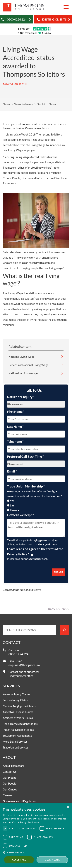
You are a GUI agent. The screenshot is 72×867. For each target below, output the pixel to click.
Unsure (14, 510)
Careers (8, 795)
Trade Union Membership (26, 486)
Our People (9, 783)
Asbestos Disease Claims (18, 712)
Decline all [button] (52, 859)
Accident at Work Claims (18, 717)
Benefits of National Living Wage (28, 365)
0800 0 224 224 (18, 654)
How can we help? (20, 515)
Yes (12, 500)
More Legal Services (15, 741)
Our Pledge (9, 777)
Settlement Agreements (17, 735)
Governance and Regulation (19, 801)
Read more (33, 822)
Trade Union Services (15, 747)
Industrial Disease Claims (18, 729)
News (6, 104)
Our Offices (10, 789)
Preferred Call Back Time (25, 456)
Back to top (57, 609)
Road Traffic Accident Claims (20, 723)
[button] (36, 852)
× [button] (67, 807)
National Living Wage (21, 356)
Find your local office (20, 676)
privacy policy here (36, 558)
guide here (51, 544)
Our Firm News (46, 104)
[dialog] (36, 835)
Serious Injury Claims (15, 700)
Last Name (15, 427)
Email (12, 471)
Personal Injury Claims (16, 694)
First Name (15, 412)
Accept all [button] (19, 859)
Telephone (15, 441)
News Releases (23, 104)
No (12, 505)
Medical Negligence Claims (19, 706)
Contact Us (9, 771)
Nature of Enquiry (20, 397)
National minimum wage (23, 373)
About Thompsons (14, 765)
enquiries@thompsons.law (24, 665)
